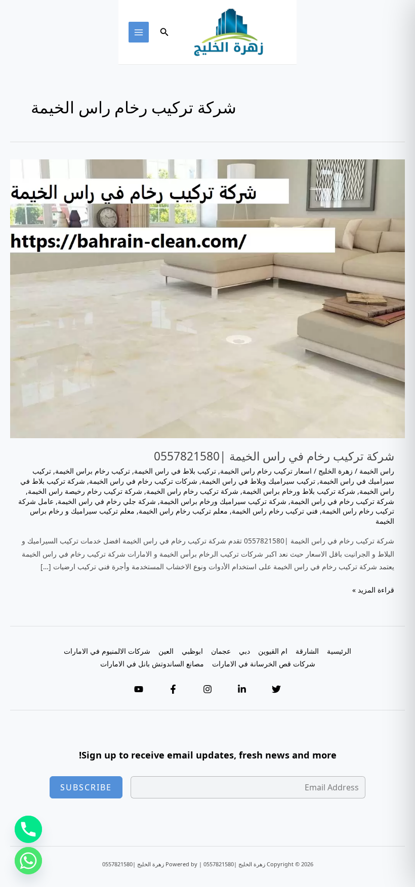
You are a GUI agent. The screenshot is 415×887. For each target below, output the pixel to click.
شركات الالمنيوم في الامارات (107, 651)
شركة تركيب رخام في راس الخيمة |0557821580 (274, 456)
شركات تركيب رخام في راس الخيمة (143, 481)
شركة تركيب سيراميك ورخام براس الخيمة (223, 501)
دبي (244, 651)
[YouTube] (138, 689)
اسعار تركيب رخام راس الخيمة (266, 471)
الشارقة (307, 651)
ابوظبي (192, 651)
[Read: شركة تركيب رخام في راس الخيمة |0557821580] (207, 298)
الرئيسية (339, 651)
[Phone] (28, 829)
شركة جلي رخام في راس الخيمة (107, 501)
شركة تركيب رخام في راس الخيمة (342, 501)
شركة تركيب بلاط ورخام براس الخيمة (298, 491)
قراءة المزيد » (373, 590)
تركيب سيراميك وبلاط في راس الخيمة (258, 481)
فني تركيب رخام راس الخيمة (275, 511)
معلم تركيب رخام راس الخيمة (183, 511)
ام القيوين (272, 651)
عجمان (221, 651)
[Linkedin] (241, 689)
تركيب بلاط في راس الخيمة (175, 471)
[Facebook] (173, 689)
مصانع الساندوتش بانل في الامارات (152, 663)
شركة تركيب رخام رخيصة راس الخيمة (85, 491)
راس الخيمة (376, 471)
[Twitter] (276, 689)
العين (166, 651)
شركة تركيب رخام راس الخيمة (192, 491)
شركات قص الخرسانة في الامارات (263, 663)
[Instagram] (207, 689)
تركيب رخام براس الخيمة (92, 471)
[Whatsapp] (28, 860)
